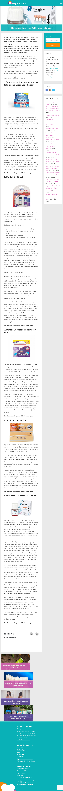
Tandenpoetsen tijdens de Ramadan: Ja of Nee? (52, 168)
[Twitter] (53, 90)
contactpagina (53, 68)
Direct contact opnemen (25, 784)
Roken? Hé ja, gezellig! (52, 139)
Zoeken (53, 45)
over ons (56, 70)
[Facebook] (47, 90)
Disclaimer (20, 756)
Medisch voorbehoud (23, 740)
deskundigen (49, 77)
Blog (18, 752)
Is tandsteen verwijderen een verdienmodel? (50, 122)
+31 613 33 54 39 (27, 777)
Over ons (20, 748)
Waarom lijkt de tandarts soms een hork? (51, 135)
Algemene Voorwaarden (25, 759)
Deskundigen (21, 750)
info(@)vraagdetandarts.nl (25, 782)
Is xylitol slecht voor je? (52, 115)
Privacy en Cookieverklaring (26, 761)
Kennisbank (20, 754)
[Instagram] (50, 90)
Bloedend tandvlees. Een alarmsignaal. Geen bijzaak (53, 197)
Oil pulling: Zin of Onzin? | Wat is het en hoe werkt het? (53, 188)
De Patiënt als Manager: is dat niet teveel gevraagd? (53, 146)
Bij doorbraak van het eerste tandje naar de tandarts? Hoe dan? (52, 109)
